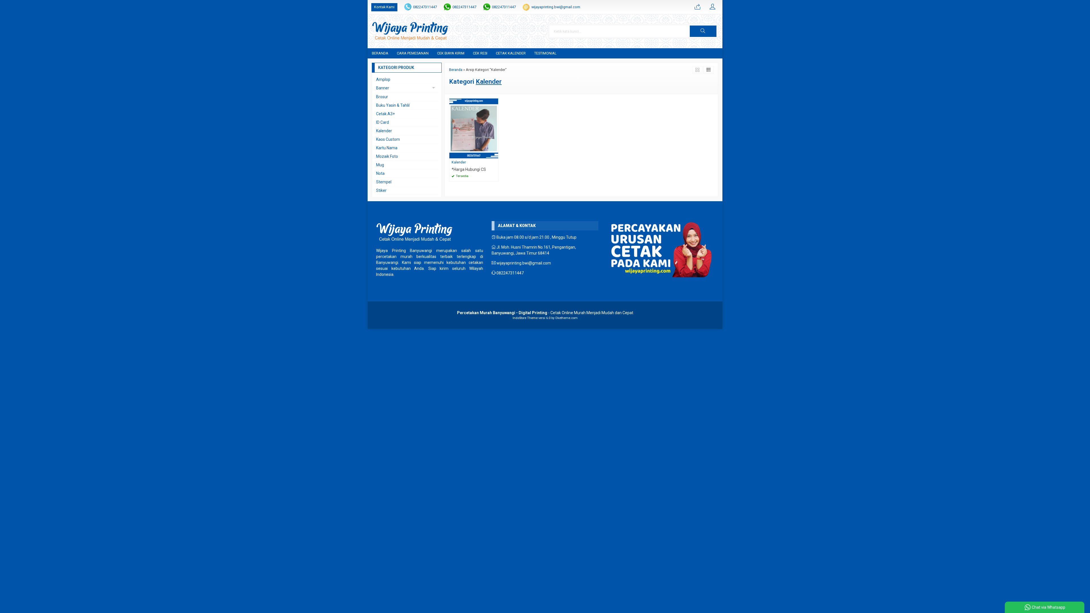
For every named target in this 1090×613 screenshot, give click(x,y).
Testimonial (545, 53)
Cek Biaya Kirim (450, 53)
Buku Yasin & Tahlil (393, 105)
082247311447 (425, 7)
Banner (382, 88)
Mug (380, 165)
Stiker (381, 190)
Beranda (380, 53)
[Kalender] (473, 128)
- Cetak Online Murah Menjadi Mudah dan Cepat (545, 312)
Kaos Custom (388, 139)
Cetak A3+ (385, 114)
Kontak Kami (384, 7)
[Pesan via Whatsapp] (697, 7)
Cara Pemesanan (413, 53)
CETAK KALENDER (511, 53)
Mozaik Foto (387, 156)
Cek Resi (480, 53)
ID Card (382, 122)
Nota (380, 173)
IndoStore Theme (525, 318)
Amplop (383, 79)
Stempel (383, 182)
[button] (703, 31)
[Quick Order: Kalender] (495, 154)
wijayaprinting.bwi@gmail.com (555, 7)
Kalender (459, 162)
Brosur (382, 97)
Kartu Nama (386, 148)
